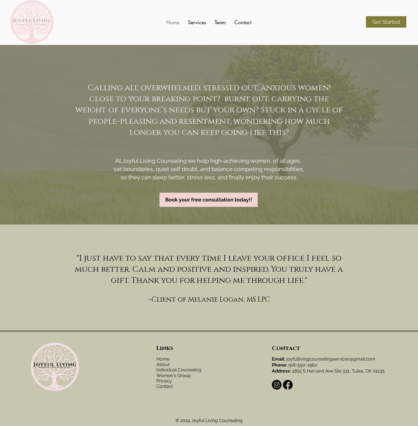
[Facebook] (288, 385)
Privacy (164, 381)
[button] (197, 22)
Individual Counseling (178, 370)
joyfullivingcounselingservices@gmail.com (330, 359)
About (162, 364)
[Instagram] (277, 385)
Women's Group (173, 375)
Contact (164, 386)
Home (162, 359)
